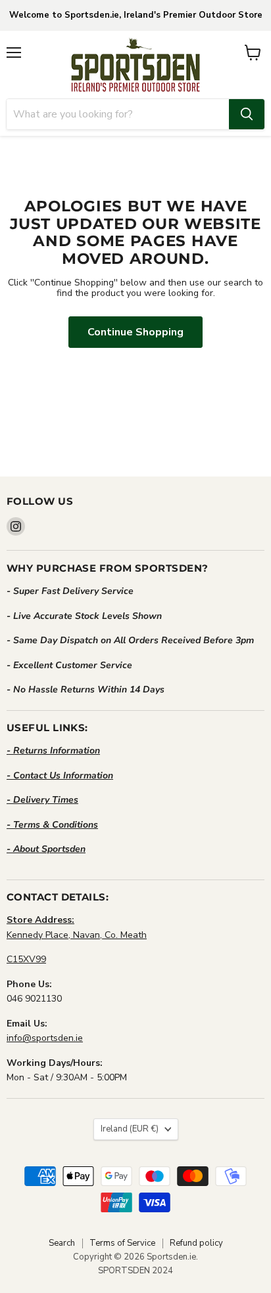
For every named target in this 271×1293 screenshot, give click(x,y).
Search (62, 1243)
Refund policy (196, 1243)
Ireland (130, 1129)
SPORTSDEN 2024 (135, 1271)
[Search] (246, 114)
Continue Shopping (135, 332)
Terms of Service (122, 1243)
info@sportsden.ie (45, 1038)
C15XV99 (26, 959)
